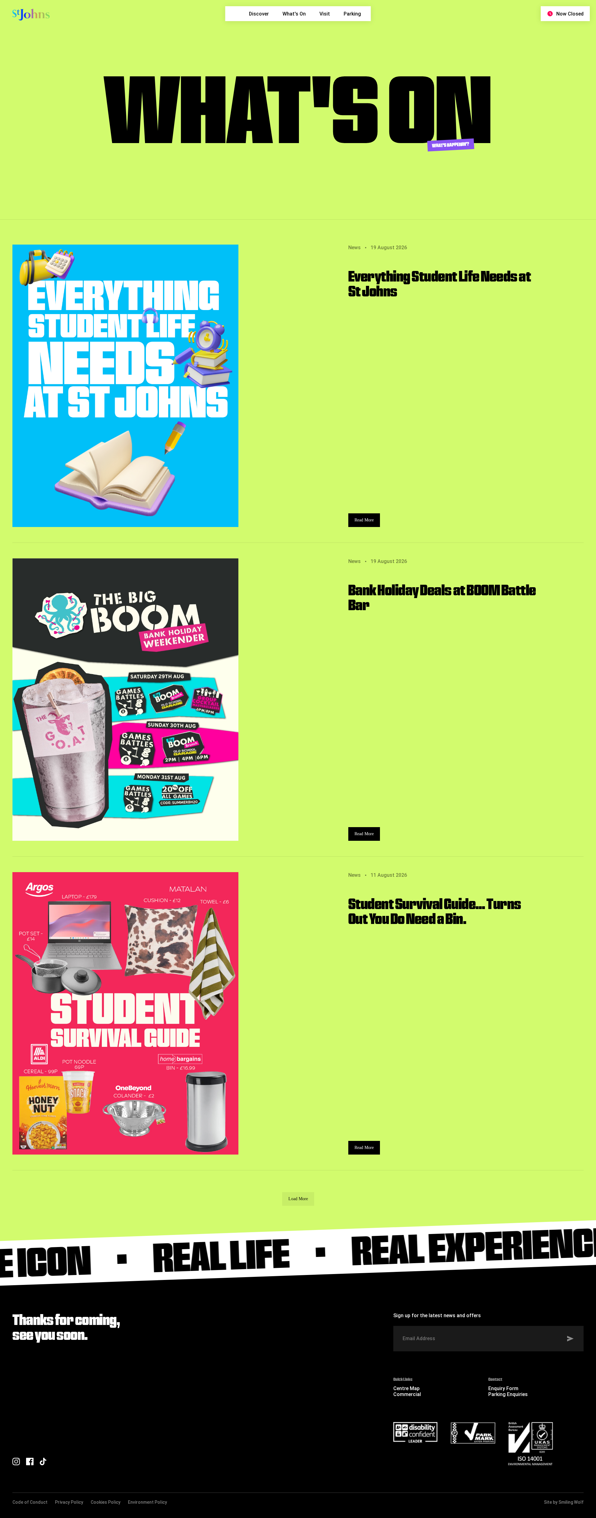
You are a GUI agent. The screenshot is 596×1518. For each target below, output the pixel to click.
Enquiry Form (503, 1388)
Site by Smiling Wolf (564, 1502)
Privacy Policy (69, 1502)
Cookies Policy (105, 1502)
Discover (259, 14)
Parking (352, 14)
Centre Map (406, 1388)
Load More (298, 1198)
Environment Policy (147, 1502)
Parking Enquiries (508, 1394)
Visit (324, 14)
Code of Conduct (29, 1502)
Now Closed (570, 14)
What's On (294, 14)
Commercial (407, 1394)
